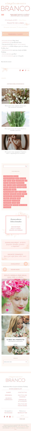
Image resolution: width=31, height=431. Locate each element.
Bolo (5, 180)
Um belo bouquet (7, 200)
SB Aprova (24, 193)
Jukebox (24, 187)
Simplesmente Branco (8, 196)
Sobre (8, 392)
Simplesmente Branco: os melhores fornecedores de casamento (15, 6)
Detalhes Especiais (20, 182)
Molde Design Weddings (8, 191)
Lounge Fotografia (7, 189)
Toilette (18, 198)
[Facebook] (4, 416)
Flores (14, 185)
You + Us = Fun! (23, 205)
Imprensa (8, 395)
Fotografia (6, 187)
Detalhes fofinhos (7, 40)
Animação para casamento (9, 178)
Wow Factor (15, 205)
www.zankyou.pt (15, 389)
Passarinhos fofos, (7, 50)
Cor (26, 180)
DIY (5, 185)
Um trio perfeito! (16, 200)
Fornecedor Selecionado (10, 27)
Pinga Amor (6, 193)
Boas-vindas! (22, 178)
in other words (12, 187)
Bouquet (9, 180)
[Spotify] (10, 416)
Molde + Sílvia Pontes (19, 44)
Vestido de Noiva (7, 202)
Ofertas (24, 191)
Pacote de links (22, 27)
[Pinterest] (7, 416)
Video (18, 202)
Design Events (12, 182)
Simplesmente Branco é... (18, 196)
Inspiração (19, 187)
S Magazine (6, 198)
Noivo (20, 191)
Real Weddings (13, 193)
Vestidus (13, 202)
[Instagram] (13, 416)
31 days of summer (8, 176)
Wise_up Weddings (7, 205)
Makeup (14, 189)
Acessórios (16, 176)
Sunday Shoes (13, 198)
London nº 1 (5, 46)
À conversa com (7, 207)
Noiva (16, 191)
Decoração (6, 182)
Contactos (22, 392)
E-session (9, 185)
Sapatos (19, 193)
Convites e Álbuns (19, 180)
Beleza (17, 178)
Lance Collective (21, 426)
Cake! (13, 180)
